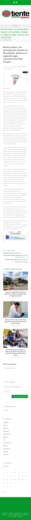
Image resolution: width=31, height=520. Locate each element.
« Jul (4, 492)
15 (3, 479)
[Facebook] (16, 2)
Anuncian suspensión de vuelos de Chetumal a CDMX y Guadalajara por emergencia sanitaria (16, 294)
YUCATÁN (5, 454)
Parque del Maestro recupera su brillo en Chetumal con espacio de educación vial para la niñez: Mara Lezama (15, 352)
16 (7, 479)
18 (14, 479)
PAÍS (4, 440)
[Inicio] (1, 40)
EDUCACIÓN (6, 431)
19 (18, 479)
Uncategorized (6, 448)
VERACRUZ (5, 451)
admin (6, 66)
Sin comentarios (8, 68)
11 (14, 476)
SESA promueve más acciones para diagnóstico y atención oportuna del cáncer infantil (15, 321)
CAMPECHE (6, 422)
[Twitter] (14, 2)
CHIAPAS (5, 425)
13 (22, 476)
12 (18, 476)
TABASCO (5, 446)
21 (26, 479)
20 (22, 479)
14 (26, 476)
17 (11, 479)
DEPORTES (5, 428)
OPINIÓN (5, 437)
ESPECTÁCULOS (6, 434)
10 (11, 476)
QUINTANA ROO (21, 66)
